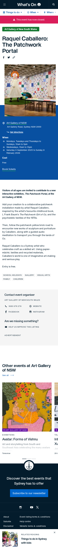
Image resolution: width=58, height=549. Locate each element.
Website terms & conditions (33, 526)
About (6, 516)
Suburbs (7, 521)
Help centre (25, 521)
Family (6, 279)
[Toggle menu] (4, 4)
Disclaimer (8, 526)
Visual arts (43, 275)
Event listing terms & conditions (35, 516)
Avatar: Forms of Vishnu (20, 439)
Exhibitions (8, 435)
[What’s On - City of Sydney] (29, 4)
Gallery (29, 275)
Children (18, 279)
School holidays (12, 275)
